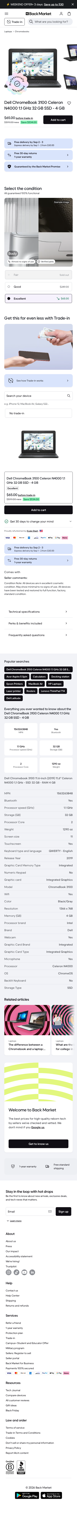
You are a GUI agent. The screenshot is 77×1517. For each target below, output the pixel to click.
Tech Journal (13, 1390)
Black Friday (12, 1410)
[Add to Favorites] (69, 103)
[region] (38, 1031)
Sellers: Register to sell (18, 1353)
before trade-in (24, 118)
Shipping (11, 1300)
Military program (15, 1348)
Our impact (12, 1251)
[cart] (69, 13)
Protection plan (14, 1333)
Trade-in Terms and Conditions (23, 1432)
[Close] (73, 4)
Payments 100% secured (20, 1368)
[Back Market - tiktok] (16, 1272)
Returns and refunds (17, 1305)
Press (9, 1246)
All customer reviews (17, 1400)
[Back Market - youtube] (24, 1272)
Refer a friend (13, 1323)
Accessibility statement (19, 1256)
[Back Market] (38, 13)
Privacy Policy (13, 1447)
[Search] (31, 21)
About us (11, 1241)
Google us (37, 1127)
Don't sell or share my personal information (30, 1442)
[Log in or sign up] (61, 13)
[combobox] (38, 395)
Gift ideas (11, 1405)
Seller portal (12, 1358)
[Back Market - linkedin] (32, 1272)
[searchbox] (53, 21)
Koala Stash (32, 530)
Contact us (12, 1290)
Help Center (13, 1295)
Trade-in (10, 1338)
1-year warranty (14, 1328)
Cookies (10, 1437)
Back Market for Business (20, 1363)
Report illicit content (17, 1453)
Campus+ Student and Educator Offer (27, 1343)
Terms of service (15, 1427)
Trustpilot (11, 1266)
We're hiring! (13, 1261)
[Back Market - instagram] (8, 1272)
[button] (17, 83)
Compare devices (16, 1395)
